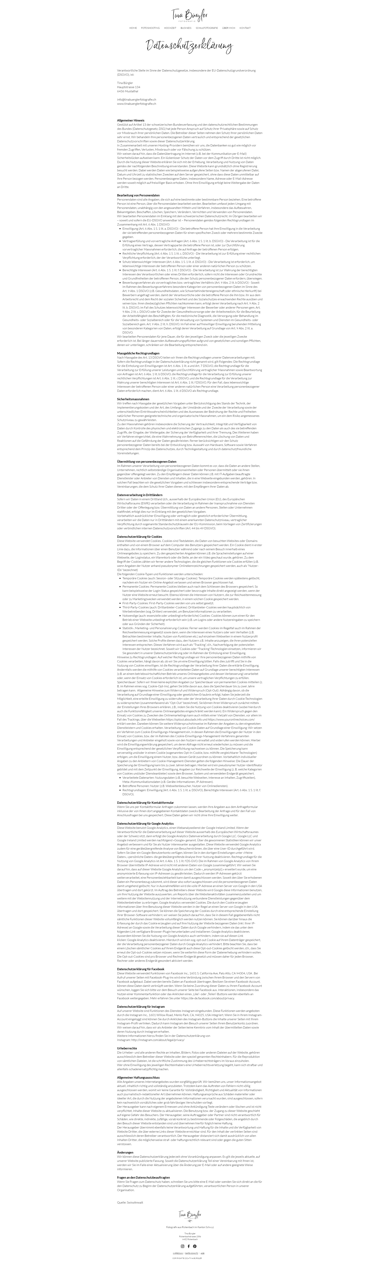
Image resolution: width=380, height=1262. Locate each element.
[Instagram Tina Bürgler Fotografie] (182, 1246)
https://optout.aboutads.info (184, 719)
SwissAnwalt (135, 1202)
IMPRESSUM (178, 1253)
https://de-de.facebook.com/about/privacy (207, 998)
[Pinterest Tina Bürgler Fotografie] (195, 1246)
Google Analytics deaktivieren (230, 931)
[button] (150, 28)
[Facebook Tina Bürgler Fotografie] (188, 1246)
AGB (202, 1253)
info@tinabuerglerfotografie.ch (136, 99)
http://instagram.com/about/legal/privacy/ (158, 1040)
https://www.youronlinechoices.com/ (231, 719)
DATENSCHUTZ (191, 1253)
